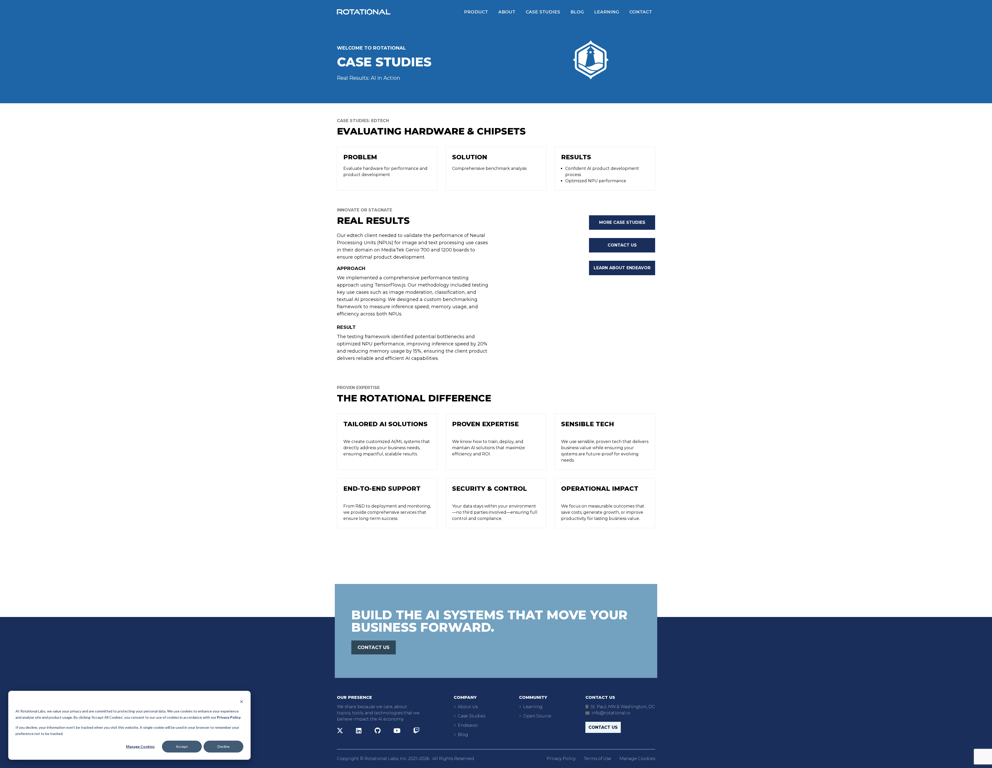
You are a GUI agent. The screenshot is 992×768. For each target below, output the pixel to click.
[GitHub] (378, 731)
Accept (182, 746)
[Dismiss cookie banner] (241, 701)
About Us (468, 706)
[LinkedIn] (358, 731)
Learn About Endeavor (622, 267)
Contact (640, 11)
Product (476, 11)
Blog (577, 11)
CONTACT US (374, 647)
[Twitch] (416, 731)
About (506, 11)
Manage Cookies (140, 746)
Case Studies (543, 11)
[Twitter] (340, 731)
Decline (224, 746)
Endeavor (468, 725)
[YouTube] (396, 731)
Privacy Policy (561, 758)
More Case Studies (622, 222)
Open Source (537, 716)
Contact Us (622, 245)
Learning (606, 11)
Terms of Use (597, 758)
